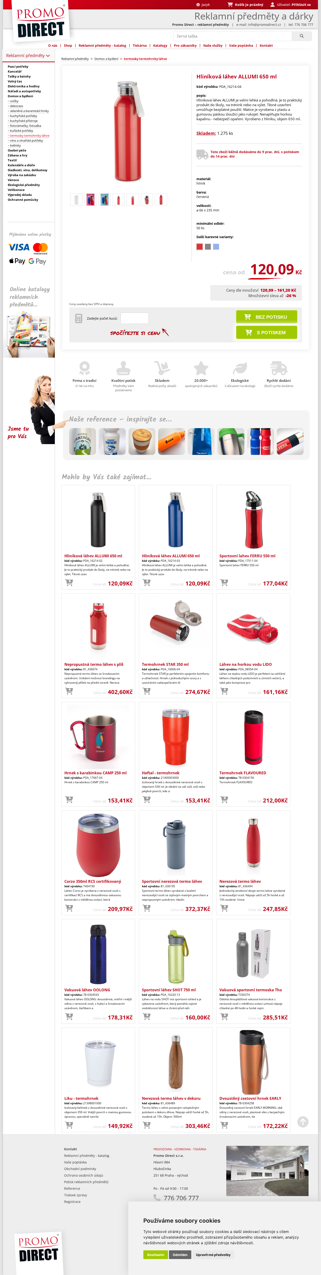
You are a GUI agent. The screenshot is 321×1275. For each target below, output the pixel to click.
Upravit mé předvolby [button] (213, 1255)
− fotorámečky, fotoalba (24, 126)
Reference (72, 1188)
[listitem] (199, 247)
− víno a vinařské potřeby (25, 140)
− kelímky (14, 145)
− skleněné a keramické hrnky (28, 111)
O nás (52, 45)
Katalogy (160, 45)
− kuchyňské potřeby (22, 116)
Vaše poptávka (241, 45)
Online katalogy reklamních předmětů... (30, 297)
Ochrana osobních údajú (83, 1175)
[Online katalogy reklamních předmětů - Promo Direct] (32, 356)
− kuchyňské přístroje (23, 121)
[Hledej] (302, 36)
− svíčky (13, 101)
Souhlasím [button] (155, 1255)
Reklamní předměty (26, 55)
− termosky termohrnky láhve (28, 135)
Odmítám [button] (180, 1255)
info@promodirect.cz (264, 24)
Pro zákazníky (185, 45)
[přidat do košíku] (69, 583)
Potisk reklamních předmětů (86, 1182)
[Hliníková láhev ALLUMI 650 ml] (128, 189)
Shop (68, 45)
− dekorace (15, 106)
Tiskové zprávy (75, 1195)
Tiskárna (140, 45)
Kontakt (266, 45)
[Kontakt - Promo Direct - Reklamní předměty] (267, 1195)
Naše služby (213, 45)
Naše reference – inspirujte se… (120, 419)
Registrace (72, 1201)
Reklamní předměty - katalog (102, 45)
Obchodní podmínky (80, 1168)
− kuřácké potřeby (20, 130)
